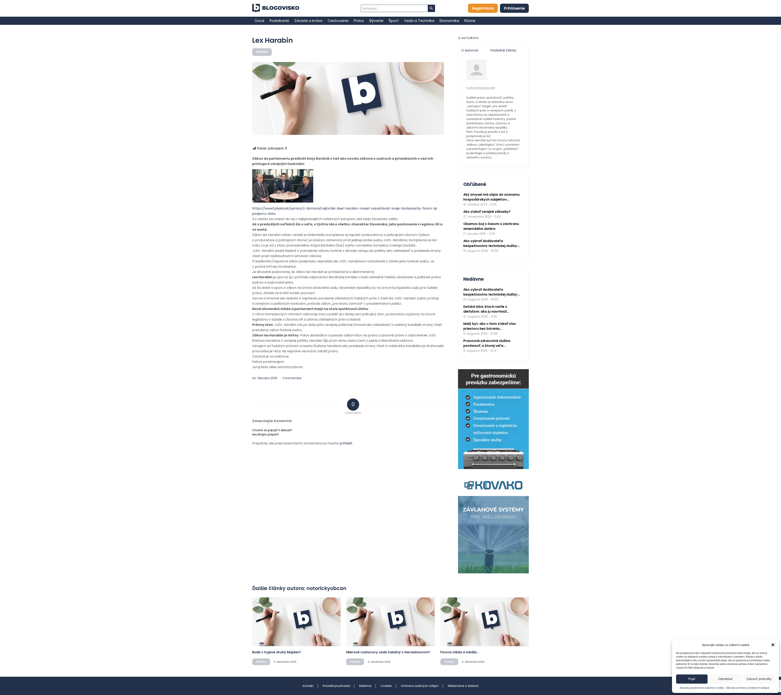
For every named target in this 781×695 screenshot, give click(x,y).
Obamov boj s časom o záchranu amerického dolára (491, 226)
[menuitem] (259, 21)
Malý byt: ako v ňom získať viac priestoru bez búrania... (489, 326)
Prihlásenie (514, 8)
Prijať (691, 679)
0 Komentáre (292, 378)
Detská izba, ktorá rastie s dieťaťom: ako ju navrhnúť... (486, 309)
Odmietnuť (725, 679)
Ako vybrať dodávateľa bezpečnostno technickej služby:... (491, 243)
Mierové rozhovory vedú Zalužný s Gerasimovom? (388, 652)
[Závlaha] (493, 572)
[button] (773, 645)
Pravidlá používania (336, 686)
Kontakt (308, 686)
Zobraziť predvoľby (759, 679)
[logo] (275, 8)
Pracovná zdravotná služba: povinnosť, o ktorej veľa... (487, 343)
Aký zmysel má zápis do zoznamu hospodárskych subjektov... (491, 197)
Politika (262, 52)
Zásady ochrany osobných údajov (747, 688)
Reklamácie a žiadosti (463, 686)
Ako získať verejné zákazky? (486, 211)
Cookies (386, 686)
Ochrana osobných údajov (420, 686)
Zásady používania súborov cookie (702, 688)
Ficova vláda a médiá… (459, 652)
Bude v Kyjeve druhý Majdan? (276, 652)
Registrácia (483, 8)
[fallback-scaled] (348, 98)
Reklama (365, 686)
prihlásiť (345, 443)
